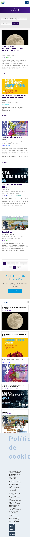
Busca (14, 23)
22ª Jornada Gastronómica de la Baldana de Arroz (14, 97)
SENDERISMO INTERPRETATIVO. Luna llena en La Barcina (12, 48)
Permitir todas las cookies (12, 527)
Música (4, 362)
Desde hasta (13, 359)
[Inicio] (7, 3)
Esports (9, 310)
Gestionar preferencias (12, 533)
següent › (28, 302)
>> (19, 267)
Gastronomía (5, 337)
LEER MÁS (15, 291)
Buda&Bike (7, 232)
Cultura (9, 362)
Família (4, 310)
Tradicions (18, 388)
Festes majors (10, 388)
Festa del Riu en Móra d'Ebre (12, 186)
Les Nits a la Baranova (12, 137)
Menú (27, 2)
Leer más (4, 73)
